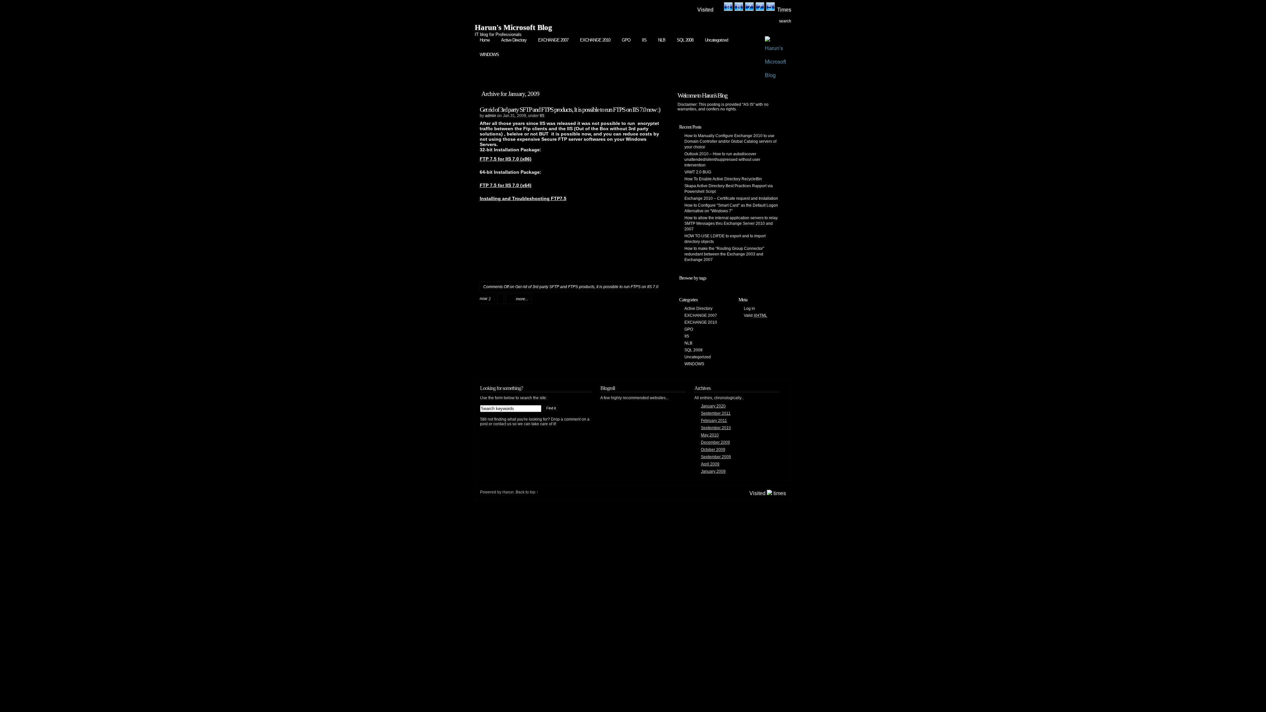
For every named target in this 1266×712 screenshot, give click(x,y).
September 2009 (716, 457)
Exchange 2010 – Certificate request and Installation (731, 198)
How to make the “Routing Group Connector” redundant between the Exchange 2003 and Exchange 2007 (724, 254)
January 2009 (713, 471)
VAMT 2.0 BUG (697, 172)
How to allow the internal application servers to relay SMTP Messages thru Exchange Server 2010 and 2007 (731, 223)
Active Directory (514, 40)
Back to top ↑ (527, 492)
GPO (626, 40)
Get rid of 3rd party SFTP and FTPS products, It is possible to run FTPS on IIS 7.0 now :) (570, 109)
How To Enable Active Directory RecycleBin (723, 179)
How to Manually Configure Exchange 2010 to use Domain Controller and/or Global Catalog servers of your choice (730, 141)
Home (485, 40)
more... (522, 299)
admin (490, 115)
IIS (644, 40)
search (785, 21)
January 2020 (713, 406)
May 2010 (710, 435)
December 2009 (715, 442)
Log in (749, 308)
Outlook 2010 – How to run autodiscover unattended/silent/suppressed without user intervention (722, 159)
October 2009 (713, 449)
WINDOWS (489, 54)
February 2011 (714, 420)
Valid (755, 315)
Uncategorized (716, 40)
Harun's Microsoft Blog (513, 27)
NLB (661, 40)
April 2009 (710, 464)
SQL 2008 (685, 40)
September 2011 (716, 413)
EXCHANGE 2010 (595, 40)
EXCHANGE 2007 (553, 40)
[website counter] (745, 10)
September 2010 (716, 428)
